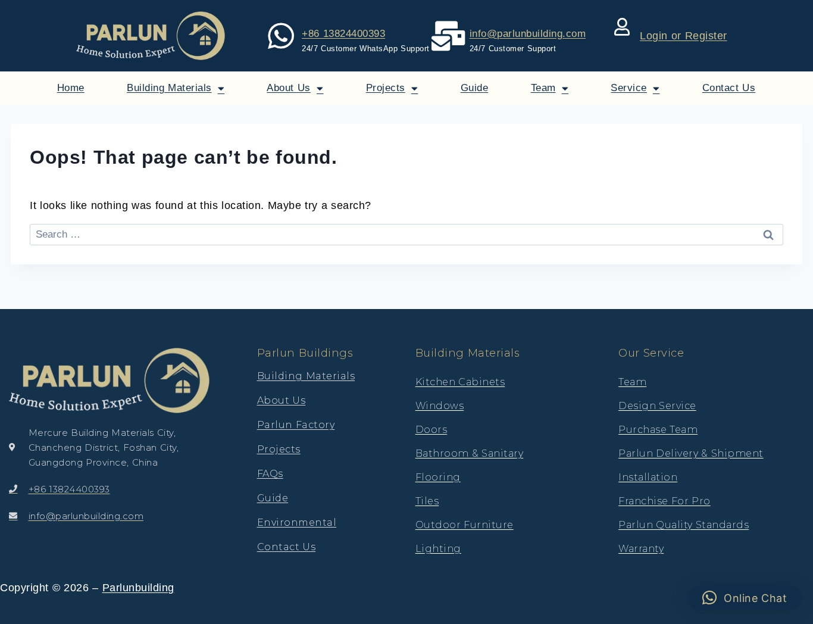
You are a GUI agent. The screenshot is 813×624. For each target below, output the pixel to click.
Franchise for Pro (664, 501)
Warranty (641, 548)
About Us (289, 87)
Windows (439, 405)
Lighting (438, 548)
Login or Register (683, 36)
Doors (431, 429)
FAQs (270, 473)
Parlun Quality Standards (683, 525)
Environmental (297, 522)
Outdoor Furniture (464, 525)
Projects (385, 87)
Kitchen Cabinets (460, 382)
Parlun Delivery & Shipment (691, 453)
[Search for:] (406, 234)
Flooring (438, 477)
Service (629, 87)
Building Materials (169, 87)
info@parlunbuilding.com (528, 33)
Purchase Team (658, 429)
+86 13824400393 (343, 33)
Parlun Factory (296, 424)
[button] (745, 598)
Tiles (427, 501)
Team (543, 87)
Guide (475, 87)
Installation (647, 477)
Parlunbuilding (138, 588)
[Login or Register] (622, 27)
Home (71, 87)
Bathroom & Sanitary (469, 453)
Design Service (657, 405)
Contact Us (729, 87)
